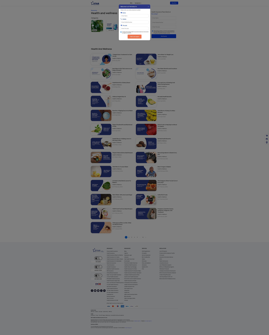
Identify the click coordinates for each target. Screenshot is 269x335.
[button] (148, 7)
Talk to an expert (134, 36)
